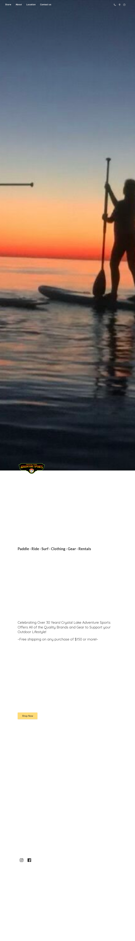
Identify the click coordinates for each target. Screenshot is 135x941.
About (19, 4)
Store (8, 4)
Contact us (45, 4)
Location (31, 4)
